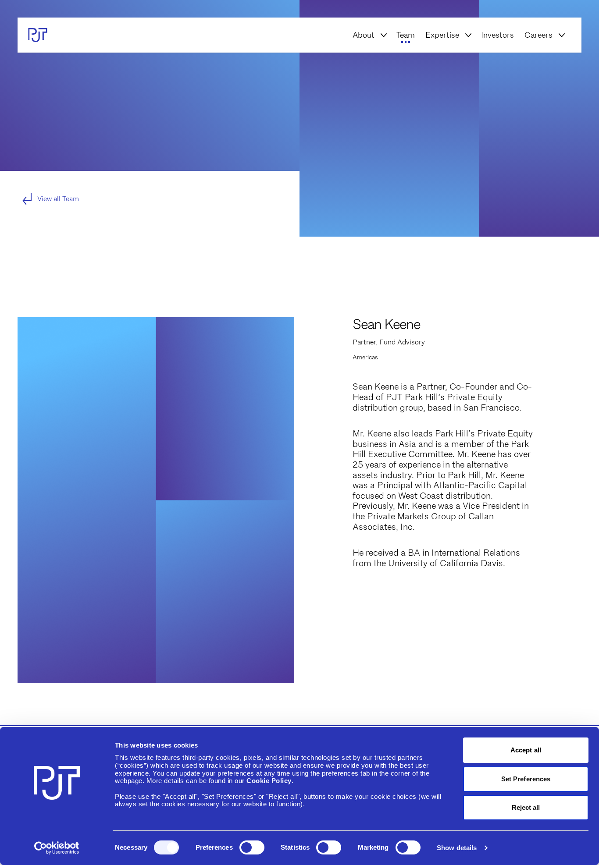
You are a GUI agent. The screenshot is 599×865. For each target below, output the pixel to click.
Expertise (442, 35)
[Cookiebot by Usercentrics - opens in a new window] (56, 847)
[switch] (251, 847)
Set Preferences (526, 779)
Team (405, 35)
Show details (457, 847)
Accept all (525, 750)
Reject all (526, 807)
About (363, 35)
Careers (538, 35)
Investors (497, 35)
